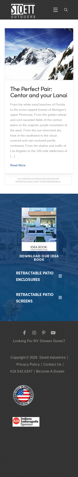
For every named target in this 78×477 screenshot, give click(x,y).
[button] (55, 10)
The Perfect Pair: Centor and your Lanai (38, 91)
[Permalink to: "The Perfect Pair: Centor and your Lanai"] (39, 54)
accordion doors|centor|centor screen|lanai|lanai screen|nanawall (38, 180)
